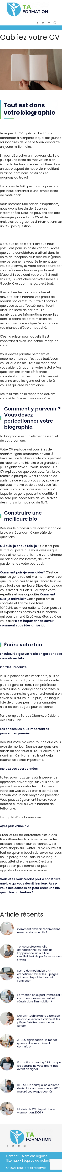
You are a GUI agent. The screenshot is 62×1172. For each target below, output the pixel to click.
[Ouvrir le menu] (31, 27)
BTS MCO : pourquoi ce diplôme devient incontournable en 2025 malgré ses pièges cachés (38, 1088)
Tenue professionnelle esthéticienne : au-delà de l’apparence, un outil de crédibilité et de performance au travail (39, 953)
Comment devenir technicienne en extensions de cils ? (38, 930)
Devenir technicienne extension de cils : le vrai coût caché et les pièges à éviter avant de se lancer (38, 1021)
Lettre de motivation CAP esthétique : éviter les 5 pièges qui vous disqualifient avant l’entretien (37, 976)
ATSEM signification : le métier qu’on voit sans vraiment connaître (37, 1043)
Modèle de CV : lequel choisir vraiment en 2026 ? (36, 1110)
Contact (12, 1156)
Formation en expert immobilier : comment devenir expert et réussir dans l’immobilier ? (39, 998)
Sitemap (12, 1160)
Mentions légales (34, 1156)
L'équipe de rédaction (38, 1160)
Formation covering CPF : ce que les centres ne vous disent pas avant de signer (39, 1065)
